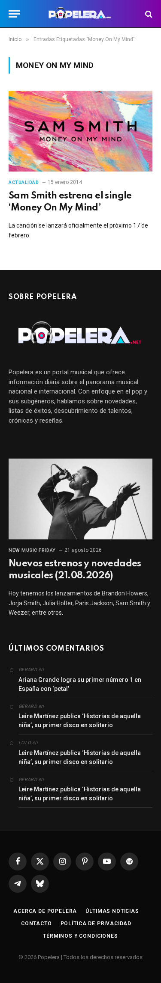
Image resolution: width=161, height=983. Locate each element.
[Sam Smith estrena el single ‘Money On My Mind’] (80, 131)
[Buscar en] (147, 14)
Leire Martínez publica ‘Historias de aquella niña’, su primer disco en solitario (79, 720)
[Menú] (14, 14)
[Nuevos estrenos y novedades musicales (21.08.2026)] (80, 499)
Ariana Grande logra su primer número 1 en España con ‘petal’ (79, 684)
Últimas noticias (112, 911)
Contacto (36, 924)
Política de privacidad (96, 924)
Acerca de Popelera (45, 911)
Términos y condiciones (80, 936)
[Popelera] (80, 14)
